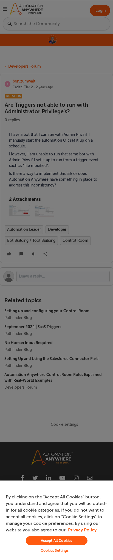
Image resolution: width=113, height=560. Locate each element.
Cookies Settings (55, 550)
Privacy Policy (82, 530)
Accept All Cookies (56, 541)
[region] (56, 520)
